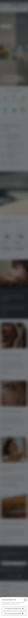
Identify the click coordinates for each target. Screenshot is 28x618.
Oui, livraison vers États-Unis (13, 608)
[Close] (25, 600)
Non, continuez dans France (13, 613)
